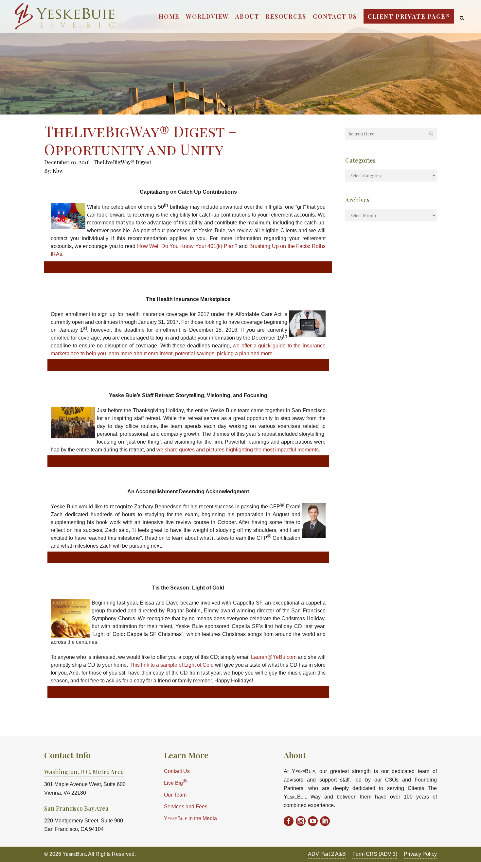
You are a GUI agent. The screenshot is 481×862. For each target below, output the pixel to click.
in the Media (190, 818)
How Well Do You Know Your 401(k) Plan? (187, 246)
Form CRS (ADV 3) (374, 854)
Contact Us (177, 771)
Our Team (175, 795)
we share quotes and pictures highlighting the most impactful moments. (238, 449)
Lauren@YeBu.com (273, 657)
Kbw (58, 170)
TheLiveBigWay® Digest (122, 162)
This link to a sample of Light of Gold (172, 665)
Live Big (175, 782)
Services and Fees (185, 806)
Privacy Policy (420, 854)
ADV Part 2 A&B (327, 854)
